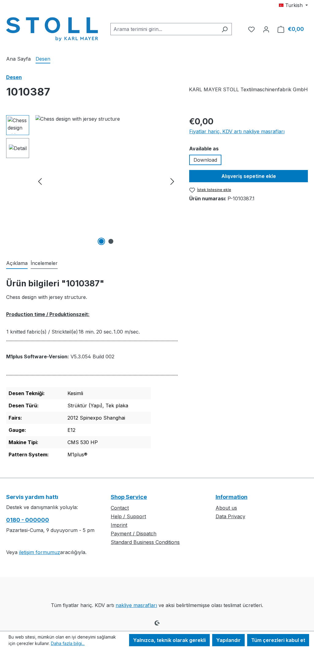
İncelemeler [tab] (44, 263)
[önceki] (39, 181)
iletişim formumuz (39, 552)
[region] (91, 181)
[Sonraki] (172, 181)
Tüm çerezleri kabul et (278, 640)
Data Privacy (230, 516)
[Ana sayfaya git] (52, 28)
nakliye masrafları (136, 605)
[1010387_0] (106, 181)
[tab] (17, 263)
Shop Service (129, 497)
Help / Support (128, 516)
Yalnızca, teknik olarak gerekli (169, 640)
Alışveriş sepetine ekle (248, 176)
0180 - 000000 (27, 520)
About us (226, 508)
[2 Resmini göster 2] (110, 241)
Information (231, 497)
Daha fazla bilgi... (68, 643)
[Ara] (224, 29)
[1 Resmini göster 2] (101, 241)
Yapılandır (228, 640)
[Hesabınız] (266, 29)
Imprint (119, 525)
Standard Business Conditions (145, 542)
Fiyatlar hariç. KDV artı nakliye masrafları (237, 131)
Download (205, 160)
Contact (120, 508)
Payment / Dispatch (133, 533)
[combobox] (164, 29)
